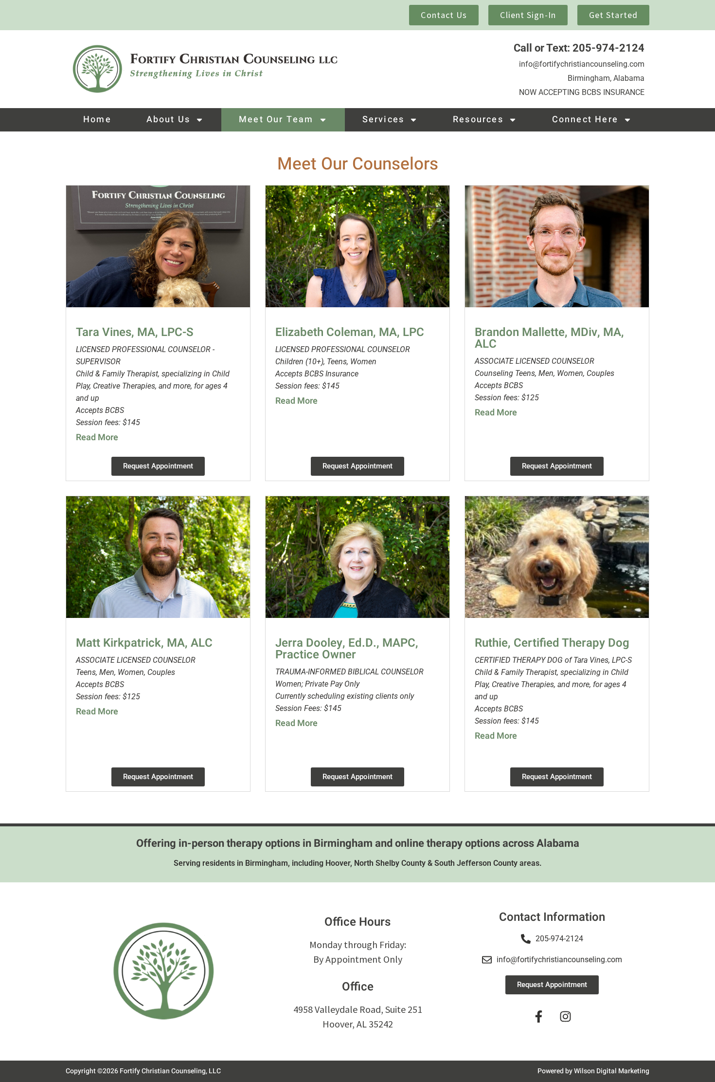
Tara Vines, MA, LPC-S (135, 332)
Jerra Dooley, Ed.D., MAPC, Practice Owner (346, 648)
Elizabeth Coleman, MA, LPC (349, 332)
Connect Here (585, 119)
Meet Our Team (276, 119)
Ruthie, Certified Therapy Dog (552, 643)
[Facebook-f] (539, 1016)
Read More (97, 437)
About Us (168, 119)
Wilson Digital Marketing (611, 1071)
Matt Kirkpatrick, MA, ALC (144, 643)
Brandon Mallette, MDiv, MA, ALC (549, 338)
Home (97, 119)
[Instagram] (566, 1016)
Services (383, 119)
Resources (478, 119)
